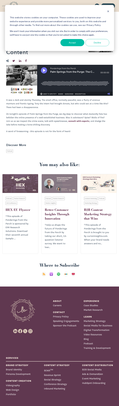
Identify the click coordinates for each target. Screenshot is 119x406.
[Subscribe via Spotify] (59, 276)
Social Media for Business (98, 325)
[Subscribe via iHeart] (74, 276)
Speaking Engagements (66, 321)
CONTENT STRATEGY (57, 365)
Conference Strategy (55, 384)
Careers (57, 305)
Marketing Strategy (95, 321)
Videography (13, 385)
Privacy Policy (61, 316)
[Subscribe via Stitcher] (67, 276)
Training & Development (97, 348)
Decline (97, 42)
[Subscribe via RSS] (45, 276)
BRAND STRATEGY (17, 365)
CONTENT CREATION (18, 380)
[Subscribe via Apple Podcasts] (52, 276)
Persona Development (18, 374)
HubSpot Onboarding (94, 383)
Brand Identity (14, 369)
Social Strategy (52, 379)
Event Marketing (91, 378)
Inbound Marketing (54, 388)
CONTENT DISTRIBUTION (97, 365)
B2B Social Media (92, 369)
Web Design (12, 389)
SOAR (48, 370)
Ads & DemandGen (92, 374)
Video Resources (93, 334)
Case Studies (91, 305)
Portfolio (11, 394)
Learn (88, 316)
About (57, 301)
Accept (72, 42)
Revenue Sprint (52, 375)
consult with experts (78, 121)
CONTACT (59, 312)
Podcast (9, 151)
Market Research (93, 309)
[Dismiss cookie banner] (108, 12)
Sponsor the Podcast (64, 325)
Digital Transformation (96, 330)
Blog (86, 339)
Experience (91, 301)
